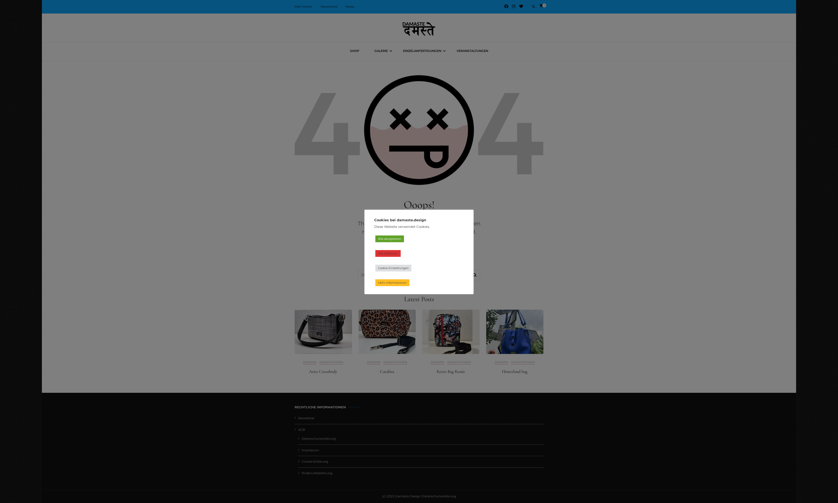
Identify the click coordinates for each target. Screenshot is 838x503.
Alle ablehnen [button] (388, 253)
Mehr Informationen (392, 282)
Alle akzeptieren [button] (389, 238)
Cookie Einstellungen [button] (393, 268)
